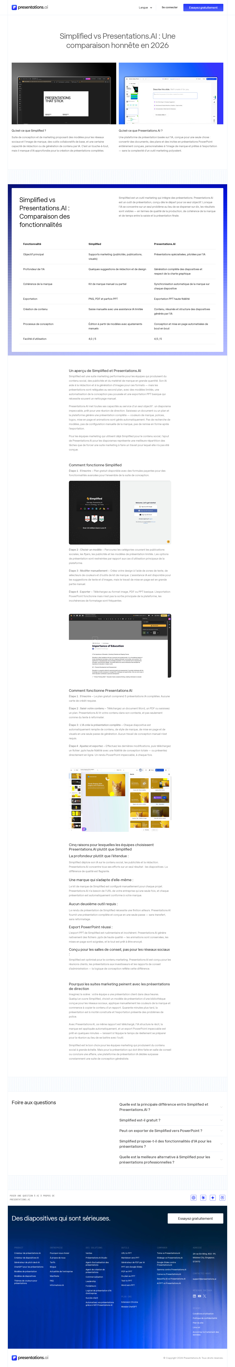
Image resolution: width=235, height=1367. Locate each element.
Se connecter (170, 7)
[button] (145, 7)
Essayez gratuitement (203, 7)
